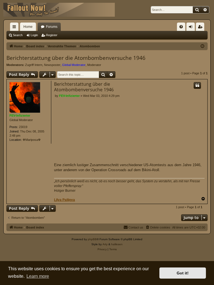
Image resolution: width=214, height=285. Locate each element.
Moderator (94, 65)
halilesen (117, 244)
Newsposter (52, 65)
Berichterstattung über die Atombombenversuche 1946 (75, 58)
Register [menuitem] (201, 28)
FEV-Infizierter (19, 115)
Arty (105, 244)
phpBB (92, 239)
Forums (51, 27)
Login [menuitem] (192, 28)
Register (51, 35)
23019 (23, 127)
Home (28, 27)
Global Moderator (74, 65)
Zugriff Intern (33, 65)
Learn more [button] (37, 276)
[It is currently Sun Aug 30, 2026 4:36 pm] (202, 46)
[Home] (59, 9)
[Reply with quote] (197, 85)
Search (18, 35)
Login (34, 35)
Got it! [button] (183, 273)
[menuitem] (181, 27)
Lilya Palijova (64, 200)
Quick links (15, 28)
